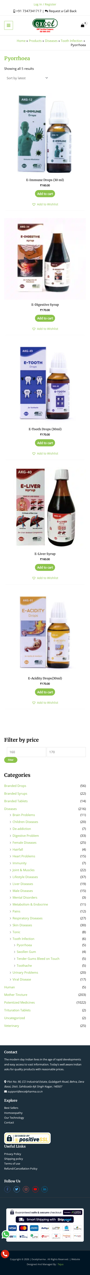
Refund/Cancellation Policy (20, 1168)
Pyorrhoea (24, 945)
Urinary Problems (25, 972)
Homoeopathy (13, 1113)
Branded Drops (15, 786)
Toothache (24, 965)
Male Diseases (23, 891)
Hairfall (18, 849)
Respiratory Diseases (27, 918)
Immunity (20, 863)
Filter (11, 759)
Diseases (10, 809)
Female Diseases (24, 842)
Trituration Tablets (17, 1010)
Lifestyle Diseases (25, 877)
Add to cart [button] (45, 194)
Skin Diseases (22, 925)
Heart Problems (24, 856)
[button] (45, 204)
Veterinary (11, 1026)
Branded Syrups (15, 793)
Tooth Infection (23, 939)
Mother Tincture (15, 995)
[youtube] (37, 1189)
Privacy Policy (12, 1154)
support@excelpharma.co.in (25, 1091)
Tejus (60, 1264)
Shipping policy (13, 1159)
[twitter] (18, 1189)
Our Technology (14, 1118)
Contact (9, 1122)
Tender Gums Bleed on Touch (38, 958)
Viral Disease (22, 979)
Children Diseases (25, 822)
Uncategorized (14, 1018)
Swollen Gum (26, 952)
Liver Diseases (23, 884)
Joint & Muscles (24, 870)
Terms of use (12, 1163)
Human (9, 987)
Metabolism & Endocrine (30, 904)
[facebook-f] (9, 1189)
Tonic (16, 932)
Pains (16, 911)
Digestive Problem (26, 835)
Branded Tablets (16, 801)
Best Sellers (11, 1108)
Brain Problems (24, 815)
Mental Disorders (25, 897)
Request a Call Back (62, 11)
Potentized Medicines (19, 1002)
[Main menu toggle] (8, 25)
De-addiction (22, 829)
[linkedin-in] (45, 1189)
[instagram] (27, 1189)
